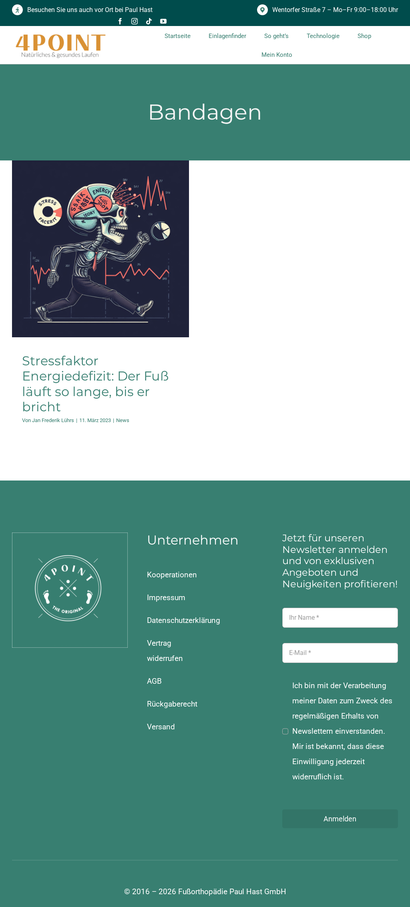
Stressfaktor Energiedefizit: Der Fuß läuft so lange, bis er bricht (95, 383)
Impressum (166, 597)
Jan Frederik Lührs (53, 420)
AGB (154, 681)
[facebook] (120, 21)
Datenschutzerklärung (183, 620)
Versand (161, 726)
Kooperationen (172, 574)
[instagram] (134, 21)
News (100, 271)
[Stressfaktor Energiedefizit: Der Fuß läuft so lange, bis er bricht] (100, 248)
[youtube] (163, 21)
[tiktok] (149, 21)
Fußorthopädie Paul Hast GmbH (232, 891)
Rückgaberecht (172, 704)
